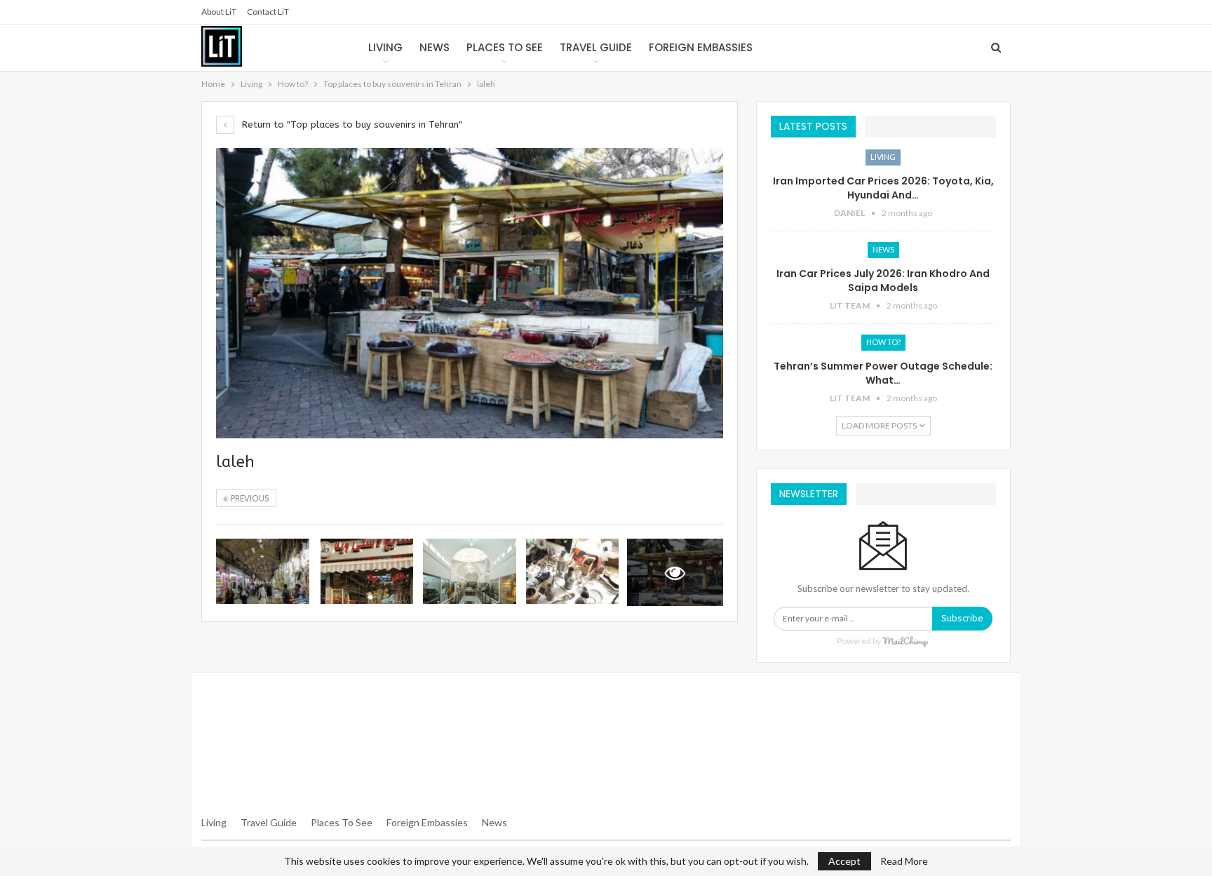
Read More (904, 861)
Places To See (341, 822)
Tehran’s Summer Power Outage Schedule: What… (883, 373)
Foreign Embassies (701, 47)
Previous (248, 499)
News (434, 47)
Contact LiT (268, 11)
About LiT (218, 11)
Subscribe (962, 618)
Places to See (504, 47)
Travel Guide (596, 47)
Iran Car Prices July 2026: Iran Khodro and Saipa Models (883, 281)
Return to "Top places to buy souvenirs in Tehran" (350, 124)
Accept (844, 861)
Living (385, 47)
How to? (883, 341)
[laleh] (262, 571)
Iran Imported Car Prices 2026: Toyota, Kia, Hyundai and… (883, 188)
